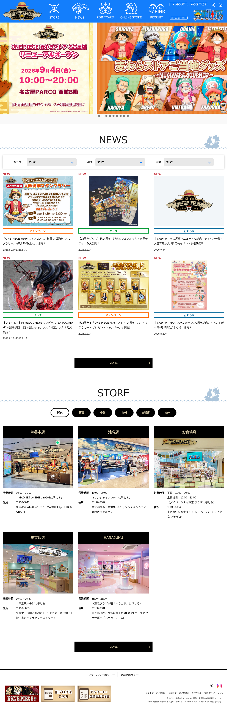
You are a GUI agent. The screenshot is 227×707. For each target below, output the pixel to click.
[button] (99, 116)
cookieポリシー (129, 674)
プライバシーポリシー (101, 674)
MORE (113, 362)
